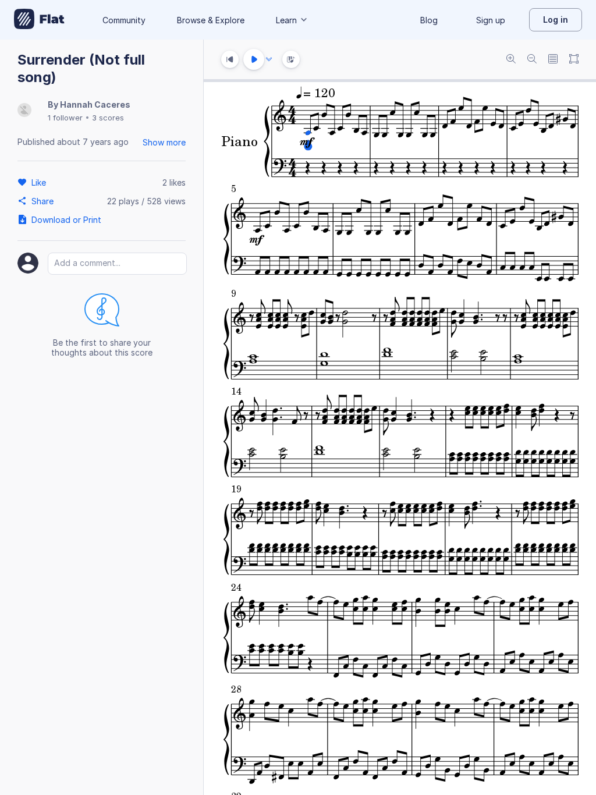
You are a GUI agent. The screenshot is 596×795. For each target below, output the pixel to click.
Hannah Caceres (95, 104)
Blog (429, 20)
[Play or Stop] (253, 59)
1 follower (65, 117)
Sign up (490, 20)
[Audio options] (269, 59)
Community (124, 20)
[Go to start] (230, 59)
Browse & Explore (210, 20)
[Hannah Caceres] (24, 111)
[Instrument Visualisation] (291, 59)
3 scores (108, 117)
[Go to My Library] (39, 20)
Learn (286, 20)
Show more (164, 142)
